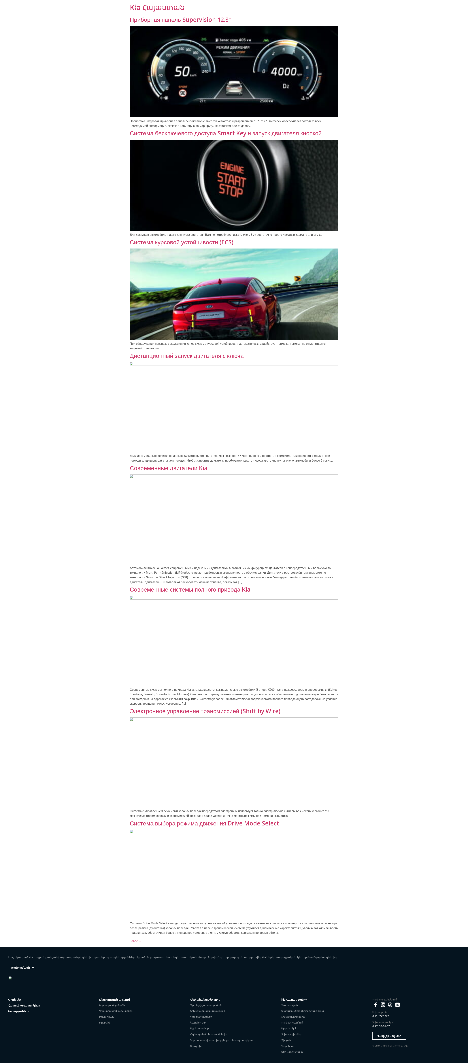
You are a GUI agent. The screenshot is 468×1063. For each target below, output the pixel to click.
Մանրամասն (20, 968)
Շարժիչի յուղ (198, 1022)
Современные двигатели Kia (168, 468)
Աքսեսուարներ (199, 1028)
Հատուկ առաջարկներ (24, 1005)
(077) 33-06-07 (381, 1026)
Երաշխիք (196, 1046)
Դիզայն (286, 1040)
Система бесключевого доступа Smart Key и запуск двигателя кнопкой (226, 133)
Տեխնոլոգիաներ (291, 1034)
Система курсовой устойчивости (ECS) (181, 242)
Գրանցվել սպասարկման (206, 1005)
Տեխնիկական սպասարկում (207, 1011)
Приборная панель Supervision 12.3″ (180, 19)
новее (136, 941)
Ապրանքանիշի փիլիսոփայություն (302, 1011)
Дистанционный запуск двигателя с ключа (187, 356)
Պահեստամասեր (201, 1016)
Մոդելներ (15, 1000)
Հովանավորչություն (293, 1016)
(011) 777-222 (380, 1016)
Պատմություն (289, 1005)
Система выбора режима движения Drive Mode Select (204, 823)
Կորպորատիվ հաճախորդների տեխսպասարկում (221, 1040)
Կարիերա (287, 1046)
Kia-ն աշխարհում (292, 1022)
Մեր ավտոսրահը (292, 1051)
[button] (22, 967)
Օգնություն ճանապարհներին (208, 1034)
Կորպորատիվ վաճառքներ (116, 1011)
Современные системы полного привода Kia (190, 589)
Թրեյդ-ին (104, 1022)
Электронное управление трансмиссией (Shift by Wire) (205, 711)
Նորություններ (18, 1011)
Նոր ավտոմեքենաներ (112, 1005)
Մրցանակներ (289, 1028)
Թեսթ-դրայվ (106, 1016)
